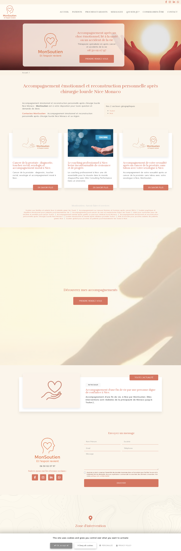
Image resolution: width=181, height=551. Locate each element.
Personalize (107, 545)
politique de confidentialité (100, 476)
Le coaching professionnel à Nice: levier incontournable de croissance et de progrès (89, 165)
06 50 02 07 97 (96, 50)
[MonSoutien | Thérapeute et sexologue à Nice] (9, 12)
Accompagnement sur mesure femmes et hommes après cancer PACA (107, 210)
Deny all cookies (86, 545)
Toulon (112, 111)
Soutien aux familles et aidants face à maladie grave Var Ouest (51, 210)
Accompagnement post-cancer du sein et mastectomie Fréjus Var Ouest (101, 212)
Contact (172, 12)
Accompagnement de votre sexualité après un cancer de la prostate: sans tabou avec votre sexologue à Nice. (145, 165)
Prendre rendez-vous (96, 58)
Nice (111, 113)
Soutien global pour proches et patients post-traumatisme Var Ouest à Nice (96, 218)
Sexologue (117, 12)
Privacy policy (124, 545)
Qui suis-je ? (132, 12)
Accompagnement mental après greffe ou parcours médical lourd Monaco (87, 214)
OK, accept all (62, 545)
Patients (77, 12)
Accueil (64, 12)
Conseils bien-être (153, 12)
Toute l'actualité (143, 377)
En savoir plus (45, 187)
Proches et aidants (96, 12)
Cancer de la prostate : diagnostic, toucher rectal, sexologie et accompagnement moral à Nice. (33, 165)
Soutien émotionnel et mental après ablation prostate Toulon (90, 216)
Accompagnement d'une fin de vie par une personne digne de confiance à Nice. (120, 391)
